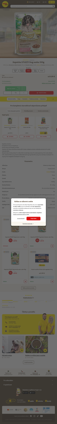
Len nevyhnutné (20, 218)
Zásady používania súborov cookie (21, 214)
